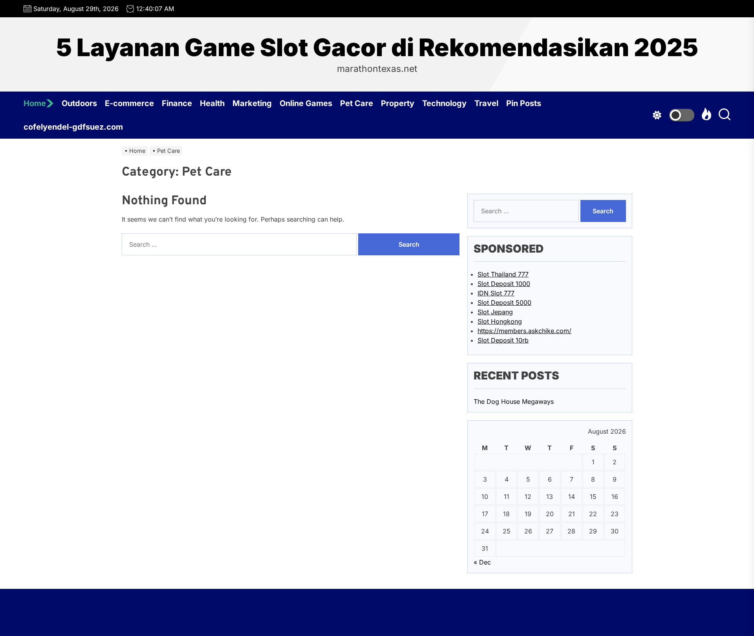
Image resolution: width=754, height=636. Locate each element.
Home (35, 103)
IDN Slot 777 (496, 293)
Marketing (252, 103)
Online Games (306, 103)
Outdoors (79, 103)
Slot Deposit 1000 (504, 284)
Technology (444, 103)
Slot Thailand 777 (503, 274)
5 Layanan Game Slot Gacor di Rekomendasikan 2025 (377, 47)
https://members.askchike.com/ (524, 331)
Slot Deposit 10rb (503, 340)
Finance (177, 103)
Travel (486, 103)
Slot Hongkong (500, 321)
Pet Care (356, 103)
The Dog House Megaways (514, 401)
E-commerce (129, 103)
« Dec (482, 562)
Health (212, 103)
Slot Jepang (495, 312)
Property (397, 103)
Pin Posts (523, 103)
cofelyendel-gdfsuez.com (73, 127)
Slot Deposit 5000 (504, 302)
